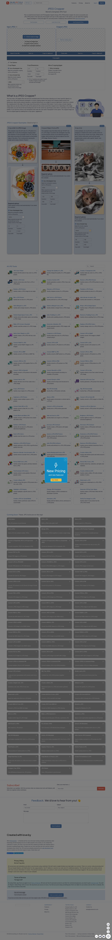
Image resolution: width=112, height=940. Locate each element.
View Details (55, 480)
